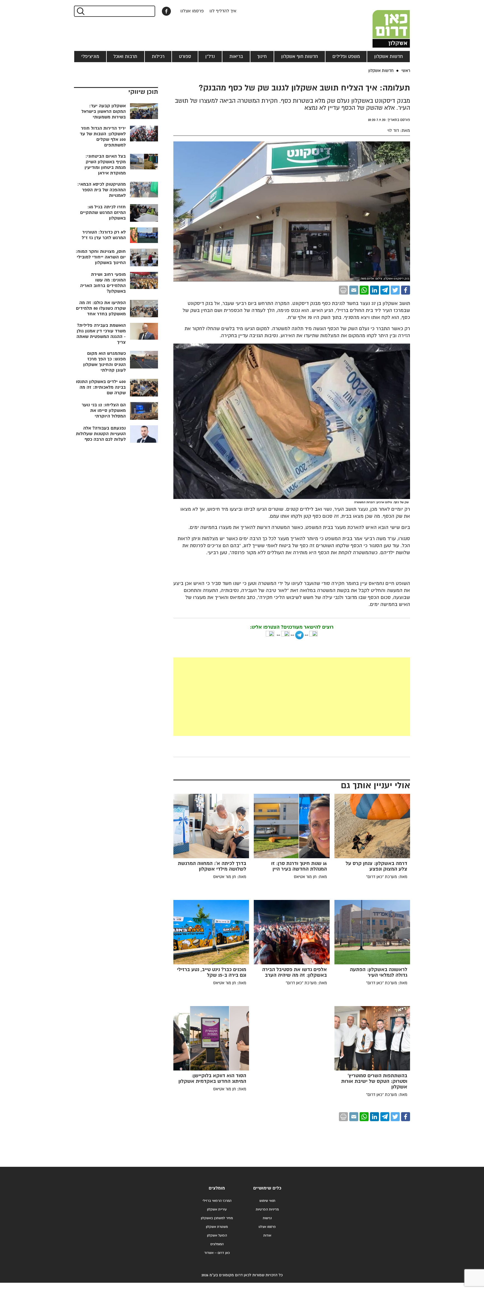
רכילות (158, 57)
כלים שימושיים (267, 1188)
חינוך (262, 57)
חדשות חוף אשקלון (299, 57)
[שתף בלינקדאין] (374, 290)
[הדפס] (343, 290)
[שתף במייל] (353, 290)
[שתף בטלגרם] (384, 290)
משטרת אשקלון (217, 1226)
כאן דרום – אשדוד (217, 1252)
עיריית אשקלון (217, 1209)
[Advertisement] (291, 696)
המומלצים (217, 1244)
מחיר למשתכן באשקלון (217, 1218)
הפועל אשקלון (217, 1235)
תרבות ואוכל (125, 57)
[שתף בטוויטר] (395, 290)
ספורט (185, 57)
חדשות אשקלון (388, 57)
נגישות (267, 1218)
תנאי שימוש (267, 1200)
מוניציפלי (90, 57)
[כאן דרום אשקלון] (382, 24)
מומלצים (217, 1188)
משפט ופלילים (346, 57)
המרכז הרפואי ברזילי (217, 1200)
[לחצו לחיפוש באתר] (80, 11)
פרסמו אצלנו (192, 11)
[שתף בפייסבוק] (166, 11)
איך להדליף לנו (223, 11)
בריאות (236, 57)
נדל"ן (210, 57)
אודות (267, 1235)
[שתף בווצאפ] (364, 290)
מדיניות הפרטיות (267, 1209)
